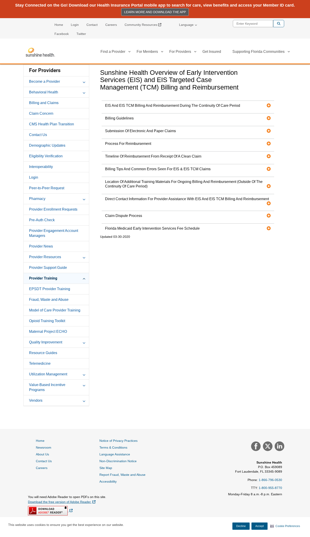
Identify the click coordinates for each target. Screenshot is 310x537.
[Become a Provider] (84, 81)
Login (75, 25)
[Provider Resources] (84, 257)
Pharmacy (37, 199)
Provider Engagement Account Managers (53, 233)
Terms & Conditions (113, 447)
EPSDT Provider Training (49, 289)
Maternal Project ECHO (48, 331)
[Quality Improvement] (84, 342)
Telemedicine (40, 363)
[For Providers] (195, 52)
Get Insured (211, 51)
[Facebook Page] (255, 446)
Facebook (61, 34)
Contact (92, 25)
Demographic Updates (47, 145)
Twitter (81, 34)
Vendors (35, 400)
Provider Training (43, 278)
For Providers (180, 51)
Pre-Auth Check (42, 220)
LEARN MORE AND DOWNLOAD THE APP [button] (155, 12)
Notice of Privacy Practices (118, 440)
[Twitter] (267, 446)
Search (278, 23)
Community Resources (145, 25)
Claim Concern (41, 113)
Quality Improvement (45, 342)
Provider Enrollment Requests (53, 209)
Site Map (105, 468)
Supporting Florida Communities (258, 51)
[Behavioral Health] (84, 92)
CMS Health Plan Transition (51, 124)
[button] (285, 526)
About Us (42, 454)
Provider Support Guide (48, 268)
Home (58, 25)
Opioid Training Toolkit (47, 321)
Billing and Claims (44, 103)
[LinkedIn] (278, 446)
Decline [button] (241, 526)
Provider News (41, 246)
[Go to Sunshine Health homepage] (40, 52)
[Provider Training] (84, 278)
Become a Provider (44, 81)
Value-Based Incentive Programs (47, 387)
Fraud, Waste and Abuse (49, 299)
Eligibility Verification (46, 156)
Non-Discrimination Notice (118, 461)
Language (186, 25)
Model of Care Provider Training (54, 310)
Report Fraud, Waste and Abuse (122, 474)
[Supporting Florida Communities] (288, 52)
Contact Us (38, 135)
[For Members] (162, 52)
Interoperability (41, 167)
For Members (147, 51)
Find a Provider (113, 51)
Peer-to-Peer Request (46, 188)
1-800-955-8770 (270, 488)
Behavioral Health (43, 92)
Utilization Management (48, 374)
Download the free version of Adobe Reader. (62, 502)
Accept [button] (259, 526)
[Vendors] (84, 400)
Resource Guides (43, 353)
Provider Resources (45, 257)
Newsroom (43, 447)
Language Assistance (114, 454)
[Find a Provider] (129, 52)
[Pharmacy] (84, 198)
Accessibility (108, 481)
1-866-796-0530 (270, 480)
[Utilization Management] (84, 374)
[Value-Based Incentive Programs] (84, 384)
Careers (111, 25)
